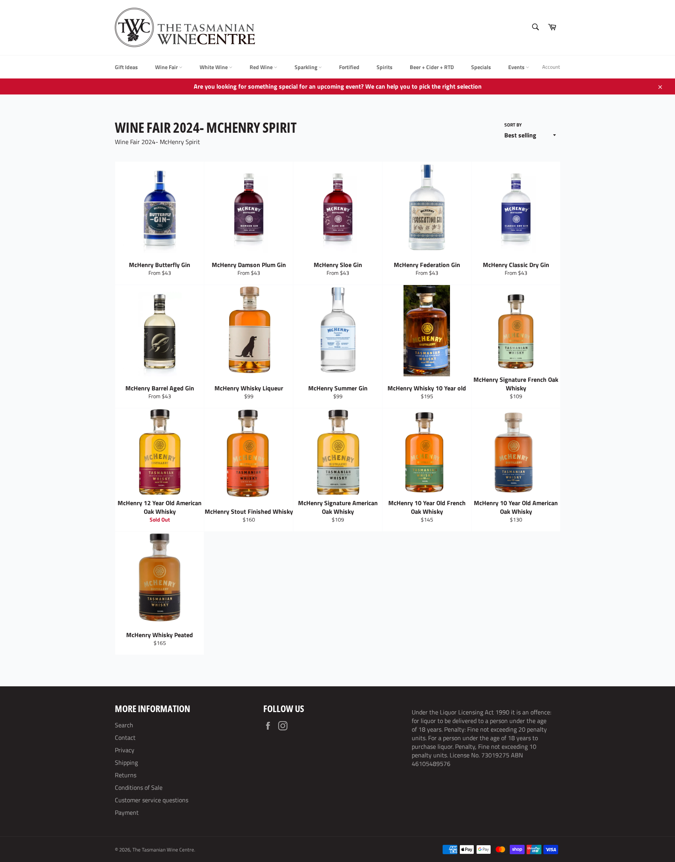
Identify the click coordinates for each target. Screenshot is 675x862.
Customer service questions (151, 800)
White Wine (214, 67)
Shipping (126, 762)
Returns (125, 775)
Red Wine (262, 67)
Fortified (349, 67)
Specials (481, 67)
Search (124, 725)
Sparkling (306, 67)
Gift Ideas (126, 67)
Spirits (385, 67)
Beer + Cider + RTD (432, 67)
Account (551, 67)
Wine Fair (167, 67)
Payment (127, 812)
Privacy (124, 750)
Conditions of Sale (138, 787)
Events (517, 67)
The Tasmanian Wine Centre (163, 849)
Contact (125, 737)
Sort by (513, 125)
